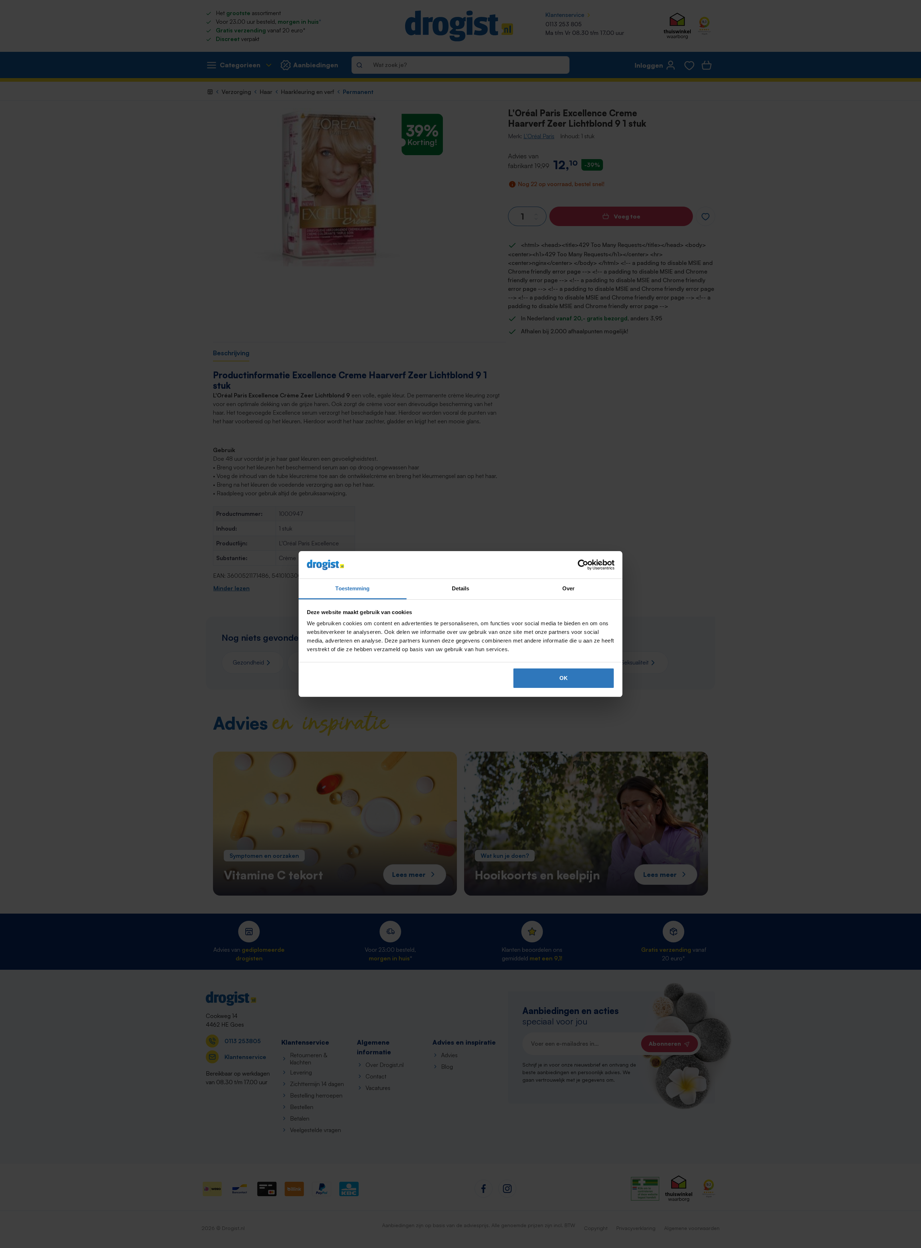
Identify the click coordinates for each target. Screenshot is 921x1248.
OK (563, 678)
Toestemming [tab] (352, 588)
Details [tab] (460, 588)
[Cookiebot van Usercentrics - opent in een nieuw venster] (583, 564)
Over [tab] (568, 588)
